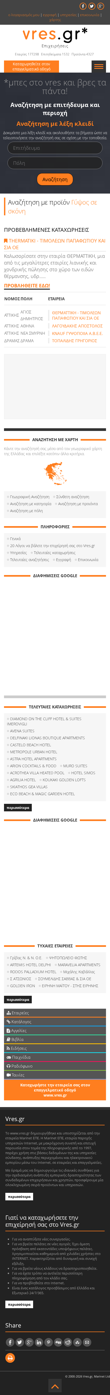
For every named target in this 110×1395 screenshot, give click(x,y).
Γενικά (15, 538)
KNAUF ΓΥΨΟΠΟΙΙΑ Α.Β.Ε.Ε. (77, 333)
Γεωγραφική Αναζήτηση (29, 496)
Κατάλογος (20, 1021)
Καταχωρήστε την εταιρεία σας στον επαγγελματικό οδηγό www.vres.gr (55, 1090)
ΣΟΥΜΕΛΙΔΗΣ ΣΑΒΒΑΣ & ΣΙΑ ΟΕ (64, 978)
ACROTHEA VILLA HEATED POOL (37, 772)
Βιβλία (16, 1039)
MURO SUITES (75, 765)
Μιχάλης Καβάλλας (79, 971)
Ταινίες (17, 1075)
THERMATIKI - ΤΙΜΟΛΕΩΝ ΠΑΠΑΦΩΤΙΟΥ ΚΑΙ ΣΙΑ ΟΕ (54, 244)
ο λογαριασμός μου (24, 14)
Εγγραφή (63, 559)
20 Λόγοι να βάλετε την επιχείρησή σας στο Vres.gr (52, 545)
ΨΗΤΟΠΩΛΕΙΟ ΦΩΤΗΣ (68, 957)
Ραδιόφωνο (21, 1066)
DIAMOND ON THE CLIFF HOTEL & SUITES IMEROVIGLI (44, 721)
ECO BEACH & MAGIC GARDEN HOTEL (42, 793)
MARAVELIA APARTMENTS (79, 964)
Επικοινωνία (88, 559)
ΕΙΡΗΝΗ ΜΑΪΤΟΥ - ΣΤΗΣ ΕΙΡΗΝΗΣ (70, 985)
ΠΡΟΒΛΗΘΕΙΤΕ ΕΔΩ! (27, 285)
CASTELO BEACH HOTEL (30, 744)
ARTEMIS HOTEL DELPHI (30, 964)
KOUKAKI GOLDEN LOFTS (64, 779)
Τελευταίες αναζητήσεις (29, 559)
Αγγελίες (18, 1030)
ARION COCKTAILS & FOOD (33, 765)
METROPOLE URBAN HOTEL (33, 751)
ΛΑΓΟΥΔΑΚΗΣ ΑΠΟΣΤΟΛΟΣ (77, 326)
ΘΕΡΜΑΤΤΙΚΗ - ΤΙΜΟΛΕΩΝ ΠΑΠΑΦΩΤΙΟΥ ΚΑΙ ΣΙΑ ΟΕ (76, 315)
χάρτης (55, 19)
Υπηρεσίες (18, 552)
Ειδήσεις (18, 1048)
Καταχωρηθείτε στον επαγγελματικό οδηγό (31, 66)
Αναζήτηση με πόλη (26, 510)
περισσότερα (18, 807)
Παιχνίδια (20, 1057)
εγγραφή (50, 14)
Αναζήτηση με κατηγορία (30, 503)
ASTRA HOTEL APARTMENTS (33, 758)
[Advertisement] (55, 386)
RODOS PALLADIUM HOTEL (33, 971)
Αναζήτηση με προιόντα (78, 503)
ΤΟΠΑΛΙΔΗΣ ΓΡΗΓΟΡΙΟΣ (74, 340)
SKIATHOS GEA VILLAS (29, 786)
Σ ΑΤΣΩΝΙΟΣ (20, 978)
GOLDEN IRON (22, 985)
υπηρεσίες (68, 14)
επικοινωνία (89, 14)
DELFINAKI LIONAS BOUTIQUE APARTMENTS (47, 737)
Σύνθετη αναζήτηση (72, 496)
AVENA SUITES (22, 730)
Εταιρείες (20, 1012)
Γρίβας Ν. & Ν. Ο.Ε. (26, 957)
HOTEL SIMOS (83, 772)
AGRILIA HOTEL (23, 779)
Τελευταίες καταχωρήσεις (55, 552)
